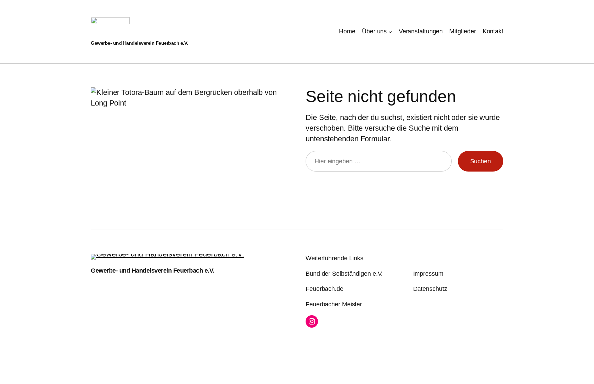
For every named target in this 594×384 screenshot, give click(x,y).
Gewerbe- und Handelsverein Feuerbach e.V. (139, 43)
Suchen (480, 161)
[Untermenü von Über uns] (390, 31)
